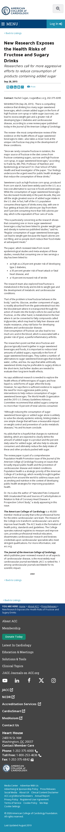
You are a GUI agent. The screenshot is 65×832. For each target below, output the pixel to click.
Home (22, 606)
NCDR (6, 697)
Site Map (43, 802)
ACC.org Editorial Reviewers (18, 795)
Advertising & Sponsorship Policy (21, 789)
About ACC (33, 606)
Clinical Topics (12, 666)
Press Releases (49, 606)
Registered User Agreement (34, 799)
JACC (5, 690)
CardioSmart (11, 711)
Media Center (11, 785)
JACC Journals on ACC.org (20, 673)
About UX (24, 792)
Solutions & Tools (14, 659)
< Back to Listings (12, 33)
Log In (54, 24)
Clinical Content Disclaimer (44, 792)
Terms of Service (12, 802)
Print (33, 86)
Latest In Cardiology (16, 645)
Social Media (10, 792)
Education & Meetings (17, 652)
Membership (11, 628)
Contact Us (10, 725)
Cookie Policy (30, 802)
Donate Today (14, 636)
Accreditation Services (19, 704)
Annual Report (42, 795)
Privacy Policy (11, 799)
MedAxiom (10, 718)
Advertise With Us (29, 785)
